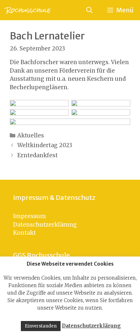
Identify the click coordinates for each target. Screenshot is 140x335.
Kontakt (24, 232)
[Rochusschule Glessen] (27, 10)
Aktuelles (30, 135)
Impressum (29, 216)
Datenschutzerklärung (45, 224)
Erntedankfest (37, 155)
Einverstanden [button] (41, 326)
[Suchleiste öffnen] (89, 10)
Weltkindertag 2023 (44, 145)
